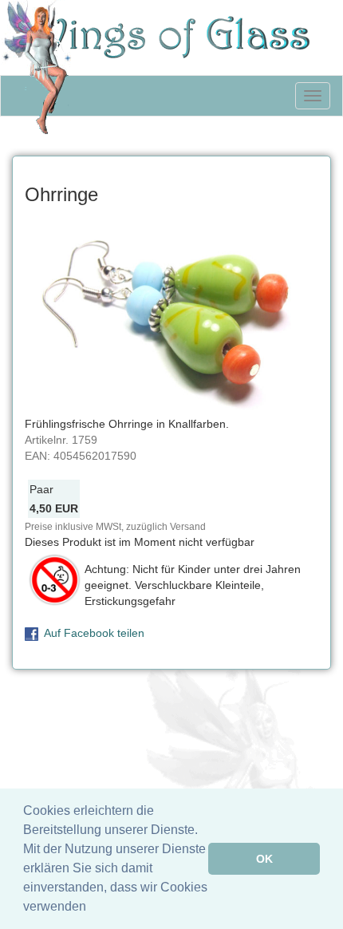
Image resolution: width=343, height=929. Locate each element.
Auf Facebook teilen (94, 633)
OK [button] (264, 858)
